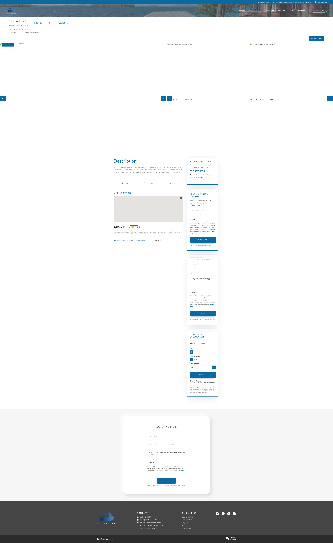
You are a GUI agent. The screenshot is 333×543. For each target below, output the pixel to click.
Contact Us (193, 180)
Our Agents (200, 180)
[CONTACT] (316, 38)
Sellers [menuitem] (185, 526)
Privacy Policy (181, 470)
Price (192, 348)
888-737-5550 (264, 2)
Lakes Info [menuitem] (253, 10)
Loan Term (194, 341)
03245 (149, 240)
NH (128, 240)
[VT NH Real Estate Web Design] (231, 539)
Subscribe (202, 240)
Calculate (202, 375)
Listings (122, 240)
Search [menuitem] (242, 10)
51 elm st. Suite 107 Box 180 (151, 527)
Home (116, 240)
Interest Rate (195, 364)
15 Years (203, 343)
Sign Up (324, 2)
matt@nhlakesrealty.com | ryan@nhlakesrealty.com (293, 2)
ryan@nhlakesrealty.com (150, 523)
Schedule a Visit (209, 259)
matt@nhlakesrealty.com (150, 520)
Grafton (133, 240)
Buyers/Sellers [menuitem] (267, 10)
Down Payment (195, 356)
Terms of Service (197, 321)
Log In (318, 2)
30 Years (194, 343)
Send (202, 313)
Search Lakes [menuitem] (187, 517)
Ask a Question (319, 10)
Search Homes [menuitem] (188, 520)
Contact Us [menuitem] (282, 10)
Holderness (141, 240)
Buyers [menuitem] (185, 523)
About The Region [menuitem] (298, 10)
